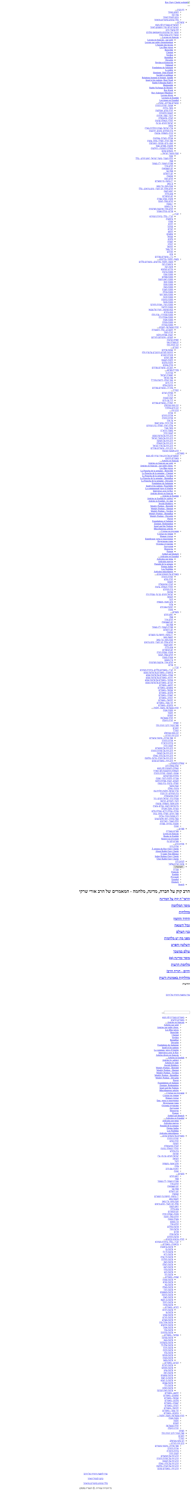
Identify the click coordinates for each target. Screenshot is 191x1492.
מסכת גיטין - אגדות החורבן (161, 304)
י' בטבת (170, 203)
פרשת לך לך (168, 1251)
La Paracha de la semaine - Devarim (157, 481)
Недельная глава (165, 541)
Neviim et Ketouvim (164, 62)
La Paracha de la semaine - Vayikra (157, 476)
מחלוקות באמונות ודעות (174, 977)
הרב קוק (175, 410)
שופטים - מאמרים (165, 687)
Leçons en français (170, 37)
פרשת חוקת (168, 1350)
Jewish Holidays (166, 503)
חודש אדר (174, 1224)
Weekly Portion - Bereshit (161, 506)
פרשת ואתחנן (167, 1367)
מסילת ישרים (167, 392)
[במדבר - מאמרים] (163, 1335)
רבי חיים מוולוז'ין (172, 408)
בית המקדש (168, 589)
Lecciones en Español (169, 100)
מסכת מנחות (167, 322)
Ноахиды (168, 549)
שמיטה (170, 592)
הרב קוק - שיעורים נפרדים (162, 448)
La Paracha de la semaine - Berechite (157, 471)
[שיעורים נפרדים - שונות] (157, 103)
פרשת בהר (168, 1330)
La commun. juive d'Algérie (166, 1050)
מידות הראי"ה (167, 743)
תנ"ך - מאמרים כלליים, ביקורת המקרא (156, 670)
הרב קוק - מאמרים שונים (162, 760)
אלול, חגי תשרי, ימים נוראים (167, 1204)
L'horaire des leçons (164, 45)
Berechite (169, 50)
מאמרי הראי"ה (166, 430)
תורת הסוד (168, 332)
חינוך (171, 135)
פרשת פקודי (168, 1304)
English (175, 874)
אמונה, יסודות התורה (164, 105)
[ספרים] (178, 829)
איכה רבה (169, 266)
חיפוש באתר (173, 12)
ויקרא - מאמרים (172, 1307)
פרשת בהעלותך (166, 1342)
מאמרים (180, 453)
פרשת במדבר (167, 1337)
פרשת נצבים (167, 1383)
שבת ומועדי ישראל (171, 153)
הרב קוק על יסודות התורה (162, 750)
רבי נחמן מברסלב (171, 405)
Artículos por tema (165, 559)
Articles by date (172, 1062)
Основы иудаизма (164, 544)
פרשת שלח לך (167, 1345)
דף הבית (180, 9)
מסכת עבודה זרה (166, 317)
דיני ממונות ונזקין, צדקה (169, 816)
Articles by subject (170, 1060)
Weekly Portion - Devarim (161, 516)
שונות (170, 609)
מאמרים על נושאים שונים (168, 574)
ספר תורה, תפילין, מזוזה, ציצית (160, 140)
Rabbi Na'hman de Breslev (161, 88)
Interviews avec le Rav (163, 491)
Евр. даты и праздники (168, 1100)
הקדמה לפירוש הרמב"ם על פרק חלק (157, 352)
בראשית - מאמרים (171, 1244)
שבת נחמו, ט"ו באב (164, 186)
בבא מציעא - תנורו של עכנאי (160, 309)
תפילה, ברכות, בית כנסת (168, 783)
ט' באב (170, 183)
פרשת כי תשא (167, 1299)
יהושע (170, 231)
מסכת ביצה (168, 287)
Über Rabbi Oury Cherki (168, 859)
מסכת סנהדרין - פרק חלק (162, 314)
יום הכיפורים (167, 196)
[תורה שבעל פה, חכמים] (158, 327)
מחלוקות (184, 912)
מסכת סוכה (168, 284)
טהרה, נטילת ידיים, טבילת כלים (165, 811)
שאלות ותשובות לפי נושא (168, 768)
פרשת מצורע (167, 1320)
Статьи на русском (170, 531)
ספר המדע (168, 357)
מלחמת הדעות (180, 964)
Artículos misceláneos (163, 571)
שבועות (170, 176)
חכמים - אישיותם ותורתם (162, 337)
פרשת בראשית (166, 1246)
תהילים (170, 251)
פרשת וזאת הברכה (165, 1390)
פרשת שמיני (168, 1314)
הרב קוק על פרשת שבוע (162, 435)
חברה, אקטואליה (165, 118)
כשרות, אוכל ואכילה (170, 808)
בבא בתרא (168, 312)
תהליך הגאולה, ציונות (164, 586)
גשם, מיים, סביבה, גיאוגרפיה (161, 143)
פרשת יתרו (168, 1289)
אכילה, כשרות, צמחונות (163, 138)
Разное (170, 551)
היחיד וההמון (181, 918)
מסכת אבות (168, 319)
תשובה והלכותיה (166, 113)
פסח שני (169, 171)
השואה (170, 597)
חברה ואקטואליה (165, 584)
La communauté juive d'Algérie (159, 488)
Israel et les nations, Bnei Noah (159, 80)
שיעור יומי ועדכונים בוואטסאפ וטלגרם (162, 32)
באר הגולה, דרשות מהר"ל (162, 380)
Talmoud (169, 65)
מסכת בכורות (167, 324)
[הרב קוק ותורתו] (164, 736)
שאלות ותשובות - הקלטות (162, 148)
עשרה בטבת (167, 657)
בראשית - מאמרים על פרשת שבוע (158, 672)
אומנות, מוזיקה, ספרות (169, 823)
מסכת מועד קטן (166, 294)
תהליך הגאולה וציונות (164, 120)
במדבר (170, 226)
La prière (169, 70)
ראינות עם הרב (166, 607)
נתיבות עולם (168, 385)
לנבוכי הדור (168, 433)
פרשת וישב (168, 1267)
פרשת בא (169, 1284)
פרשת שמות (168, 1279)
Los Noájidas (167, 569)
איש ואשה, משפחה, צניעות (167, 803)
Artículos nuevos (165, 561)
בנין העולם (183, 931)
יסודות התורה (167, 576)
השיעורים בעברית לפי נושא (167, 25)
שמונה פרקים (167, 350)
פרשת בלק (168, 1352)
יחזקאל (170, 246)
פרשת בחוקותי (167, 1332)
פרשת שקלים (173, 1226)
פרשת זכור (174, 1229)
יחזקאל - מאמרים (165, 700)
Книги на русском (170, 838)
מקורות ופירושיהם (171, 775)
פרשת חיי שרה (167, 1257)
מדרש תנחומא (167, 269)
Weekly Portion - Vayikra (162, 511)
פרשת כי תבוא (167, 1380)
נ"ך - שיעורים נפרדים (164, 256)
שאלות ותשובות (177, 763)
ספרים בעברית (172, 831)
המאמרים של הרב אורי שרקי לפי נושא (162, 455)
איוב (171, 254)
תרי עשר (169, 249)
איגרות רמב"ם (167, 355)
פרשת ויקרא (167, 1309)
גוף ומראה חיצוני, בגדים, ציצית (166, 806)
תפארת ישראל (167, 375)
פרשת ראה (168, 1372)
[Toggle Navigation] (189, 5)
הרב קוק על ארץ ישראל (163, 445)
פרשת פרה (174, 1234)
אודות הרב (179, 844)
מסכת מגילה (168, 292)
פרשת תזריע (167, 1317)
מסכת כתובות (167, 299)
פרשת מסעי (168, 1360)
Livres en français (171, 833)
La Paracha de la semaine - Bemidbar (156, 478)
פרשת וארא (168, 1282)
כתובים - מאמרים (165, 705)
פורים (170, 665)
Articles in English (170, 496)
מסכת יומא (168, 282)
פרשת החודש (173, 1236)
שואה (170, 125)
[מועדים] (171, 612)
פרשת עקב (168, 1370)
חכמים (170, 715)
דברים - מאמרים (172, 1362)
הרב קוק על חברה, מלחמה (167, 1466)
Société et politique (164, 75)
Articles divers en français (161, 493)
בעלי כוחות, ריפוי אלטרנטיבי (167, 818)
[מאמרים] (176, 453)
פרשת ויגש (168, 1272)
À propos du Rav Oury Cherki (165, 849)
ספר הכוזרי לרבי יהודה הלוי (167, 725)
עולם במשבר (181, 951)
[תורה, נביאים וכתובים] (165, 1239)
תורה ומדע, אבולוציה (164, 110)
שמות (170, 221)
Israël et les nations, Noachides (159, 486)
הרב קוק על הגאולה (164, 443)
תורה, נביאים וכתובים (175, 1239)
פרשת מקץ (168, 1269)
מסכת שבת (168, 274)
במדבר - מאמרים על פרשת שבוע (159, 680)
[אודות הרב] (174, 844)
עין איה (170, 420)
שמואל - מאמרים (166, 690)
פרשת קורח (168, 1347)
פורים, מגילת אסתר (165, 211)
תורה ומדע (168, 579)
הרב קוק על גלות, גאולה (163, 755)
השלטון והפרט (180, 945)
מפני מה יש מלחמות (177, 938)
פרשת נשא (168, 1340)
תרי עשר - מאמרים (165, 702)
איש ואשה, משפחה (165, 602)
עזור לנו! (175, 14)
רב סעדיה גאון (173, 342)
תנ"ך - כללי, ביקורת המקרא (161, 216)
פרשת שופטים (167, 1375)
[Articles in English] (161, 496)
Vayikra (169, 55)
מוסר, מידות (168, 108)
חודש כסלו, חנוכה (165, 201)
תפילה (176, 723)
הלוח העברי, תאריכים (169, 821)
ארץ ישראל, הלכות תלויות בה (166, 791)
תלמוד (170, 712)
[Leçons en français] (161, 38)
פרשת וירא (168, 1254)
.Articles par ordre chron (168, 1027)
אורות (170, 413)
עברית (176, 869)
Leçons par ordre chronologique (159, 42)
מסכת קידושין (167, 307)
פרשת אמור (168, 1327)
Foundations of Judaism (162, 521)
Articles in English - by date (160, 501)
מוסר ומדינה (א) (179, 958)
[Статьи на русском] (165, 1093)
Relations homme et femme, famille (157, 77)
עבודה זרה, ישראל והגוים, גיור (166, 798)
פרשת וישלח (167, 1264)
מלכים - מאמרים (166, 692)
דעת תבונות (168, 397)
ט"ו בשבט (168, 206)
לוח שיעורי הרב (172, 30)
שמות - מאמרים (172, 1277)
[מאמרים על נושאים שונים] (156, 574)
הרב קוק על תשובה (165, 440)
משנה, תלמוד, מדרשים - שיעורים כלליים (156, 261)
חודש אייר (168, 166)
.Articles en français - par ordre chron (156, 466)
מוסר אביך (168, 428)
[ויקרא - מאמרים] (164, 1307)
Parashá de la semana (163, 564)
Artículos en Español (169, 556)
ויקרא (170, 224)
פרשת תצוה (168, 1297)
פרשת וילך (168, 1385)
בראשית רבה (167, 264)
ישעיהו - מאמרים (166, 695)
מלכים (170, 239)
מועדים (176, 612)
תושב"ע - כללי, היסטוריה (162, 329)
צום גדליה (169, 193)
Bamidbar (168, 57)
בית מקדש (174, 1151)
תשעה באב (168, 637)
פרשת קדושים (167, 1325)
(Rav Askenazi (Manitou (162, 93)
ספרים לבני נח (173, 841)
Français (175, 872)
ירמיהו (170, 244)
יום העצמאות (167, 168)
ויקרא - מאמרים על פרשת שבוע (159, 677)
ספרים (181, 828)
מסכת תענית (167, 289)
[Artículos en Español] (159, 557)
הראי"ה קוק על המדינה (175, 899)
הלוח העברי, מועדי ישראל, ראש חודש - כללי (154, 158)
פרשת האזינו (167, 1388)
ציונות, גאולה (173, 788)
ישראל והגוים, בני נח (164, 123)
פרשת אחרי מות (166, 1322)
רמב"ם (176, 347)
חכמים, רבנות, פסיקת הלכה (167, 781)
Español (175, 879)
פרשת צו (169, 1312)
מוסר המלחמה (180, 905)
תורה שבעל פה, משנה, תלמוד (166, 707)
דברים (170, 229)
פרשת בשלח (167, 1287)
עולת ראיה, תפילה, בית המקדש (159, 425)
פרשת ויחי (168, 1274)
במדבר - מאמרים (171, 1335)
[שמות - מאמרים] (164, 1277)
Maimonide (168, 85)
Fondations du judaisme (162, 67)
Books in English (171, 836)
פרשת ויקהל (168, 1302)
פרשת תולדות (167, 1259)
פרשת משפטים (166, 1292)
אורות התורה (167, 418)
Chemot (169, 52)
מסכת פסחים (167, 277)
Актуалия (168, 546)
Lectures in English (170, 98)
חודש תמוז (168, 178)
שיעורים (180, 22)
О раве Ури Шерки (170, 854)
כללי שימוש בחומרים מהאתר (166, 19)
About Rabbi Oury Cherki (167, 851)
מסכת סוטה (168, 302)
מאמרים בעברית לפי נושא (173, 1017)
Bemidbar (174, 1040)
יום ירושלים (168, 173)
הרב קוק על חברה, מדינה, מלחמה (159, 758)
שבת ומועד (174, 786)
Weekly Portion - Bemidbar (161, 513)
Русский (175, 877)
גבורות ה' (169, 372)
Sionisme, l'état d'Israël (163, 72)
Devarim (169, 60)
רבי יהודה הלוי (173, 345)
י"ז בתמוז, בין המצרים (164, 181)
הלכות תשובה (167, 360)
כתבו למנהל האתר (95, 1478)
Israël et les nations (170, 1047)
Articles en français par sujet (160, 463)
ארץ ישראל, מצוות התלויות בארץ (159, 128)
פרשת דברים (167, 1365)
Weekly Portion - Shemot (162, 508)
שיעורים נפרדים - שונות (169, 103)
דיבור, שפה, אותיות (165, 115)
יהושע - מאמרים (166, 685)
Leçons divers (167, 95)
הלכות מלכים (167, 362)
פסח (171, 161)
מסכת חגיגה (168, 297)
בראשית (169, 219)
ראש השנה (168, 191)
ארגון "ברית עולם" (176, 864)
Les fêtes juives (166, 47)
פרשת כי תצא (167, 1377)
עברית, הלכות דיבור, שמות (167, 778)
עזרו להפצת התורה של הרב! (96, 1474)
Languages (178, 867)
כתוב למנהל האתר (171, 17)
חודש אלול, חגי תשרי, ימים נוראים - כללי (156, 188)
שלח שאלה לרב (172, 765)
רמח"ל (176, 390)
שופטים (170, 234)
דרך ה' (170, 395)
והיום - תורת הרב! (178, 971)
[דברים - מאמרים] (163, 1363)
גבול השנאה (182, 925)
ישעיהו (170, 241)
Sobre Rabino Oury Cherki (167, 856)
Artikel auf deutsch (170, 554)
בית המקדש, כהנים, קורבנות (161, 130)
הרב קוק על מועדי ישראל (162, 438)
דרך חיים (169, 382)
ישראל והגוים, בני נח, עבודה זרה (159, 594)
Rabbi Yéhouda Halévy (162, 82)
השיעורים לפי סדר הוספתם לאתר (164, 27)
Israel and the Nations (163, 526)
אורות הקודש (167, 415)
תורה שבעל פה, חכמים (169, 327)
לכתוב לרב (179, 861)
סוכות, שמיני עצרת (165, 198)
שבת (171, 156)
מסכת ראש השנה (165, 279)
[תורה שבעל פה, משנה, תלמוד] (152, 708)
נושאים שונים (167, 151)
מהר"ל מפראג (173, 370)
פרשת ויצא (168, 1262)
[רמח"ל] (172, 390)
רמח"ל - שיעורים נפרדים (162, 403)
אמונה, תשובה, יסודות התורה (166, 773)
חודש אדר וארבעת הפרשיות (161, 208)
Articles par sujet (171, 1025)
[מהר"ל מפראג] (166, 370)
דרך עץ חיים (167, 400)
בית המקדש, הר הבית (169, 793)
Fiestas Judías (167, 566)
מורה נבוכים (168, 365)
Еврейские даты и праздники (159, 539)
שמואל (170, 236)
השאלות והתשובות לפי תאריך (166, 770)
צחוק (171, 604)
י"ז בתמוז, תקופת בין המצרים (161, 634)
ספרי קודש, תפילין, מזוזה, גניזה (166, 813)
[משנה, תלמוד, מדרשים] (158, 259)
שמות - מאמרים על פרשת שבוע (159, 675)
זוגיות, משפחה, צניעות (164, 133)
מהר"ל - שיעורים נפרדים (162, 387)
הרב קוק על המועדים (164, 748)
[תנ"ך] (173, 214)
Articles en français (170, 460)
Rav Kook (168, 90)
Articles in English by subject (160, 498)
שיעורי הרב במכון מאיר (169, 35)
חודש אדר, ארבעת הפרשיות (161, 662)
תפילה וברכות (173, 340)
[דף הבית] (176, 10)
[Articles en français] (161, 461)
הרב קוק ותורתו (172, 735)
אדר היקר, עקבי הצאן (164, 423)
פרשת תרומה (167, 1294)
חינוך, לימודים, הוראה (169, 801)
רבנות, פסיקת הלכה (164, 334)
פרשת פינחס (167, 1355)
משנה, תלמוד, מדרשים (169, 259)
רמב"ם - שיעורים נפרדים (162, 367)
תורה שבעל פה (166, 718)
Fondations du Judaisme (162, 483)
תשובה (170, 581)
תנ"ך (177, 214)
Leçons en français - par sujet (160, 40)
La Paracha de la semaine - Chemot (157, 473)
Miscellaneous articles (163, 529)
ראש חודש (168, 614)
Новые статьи (166, 536)
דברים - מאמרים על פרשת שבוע (159, 682)
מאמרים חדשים (172, 458)
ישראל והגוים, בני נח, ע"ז (168, 1156)
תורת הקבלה (167, 720)
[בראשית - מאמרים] (162, 1244)
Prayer (170, 518)
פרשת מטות (168, 1357)
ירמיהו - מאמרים (166, 697)
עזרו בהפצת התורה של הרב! (178, 991)
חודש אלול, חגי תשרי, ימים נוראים (158, 642)
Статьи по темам (165, 534)
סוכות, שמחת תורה (165, 652)
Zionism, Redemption (163, 523)
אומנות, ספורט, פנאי (164, 145)
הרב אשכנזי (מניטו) (170, 450)
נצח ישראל (168, 377)
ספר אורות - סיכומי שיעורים (161, 738)
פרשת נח (169, 1249)
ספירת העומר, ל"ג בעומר (162, 163)
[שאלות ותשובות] (169, 763)
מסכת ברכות (167, 271)
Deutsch (175, 882)
